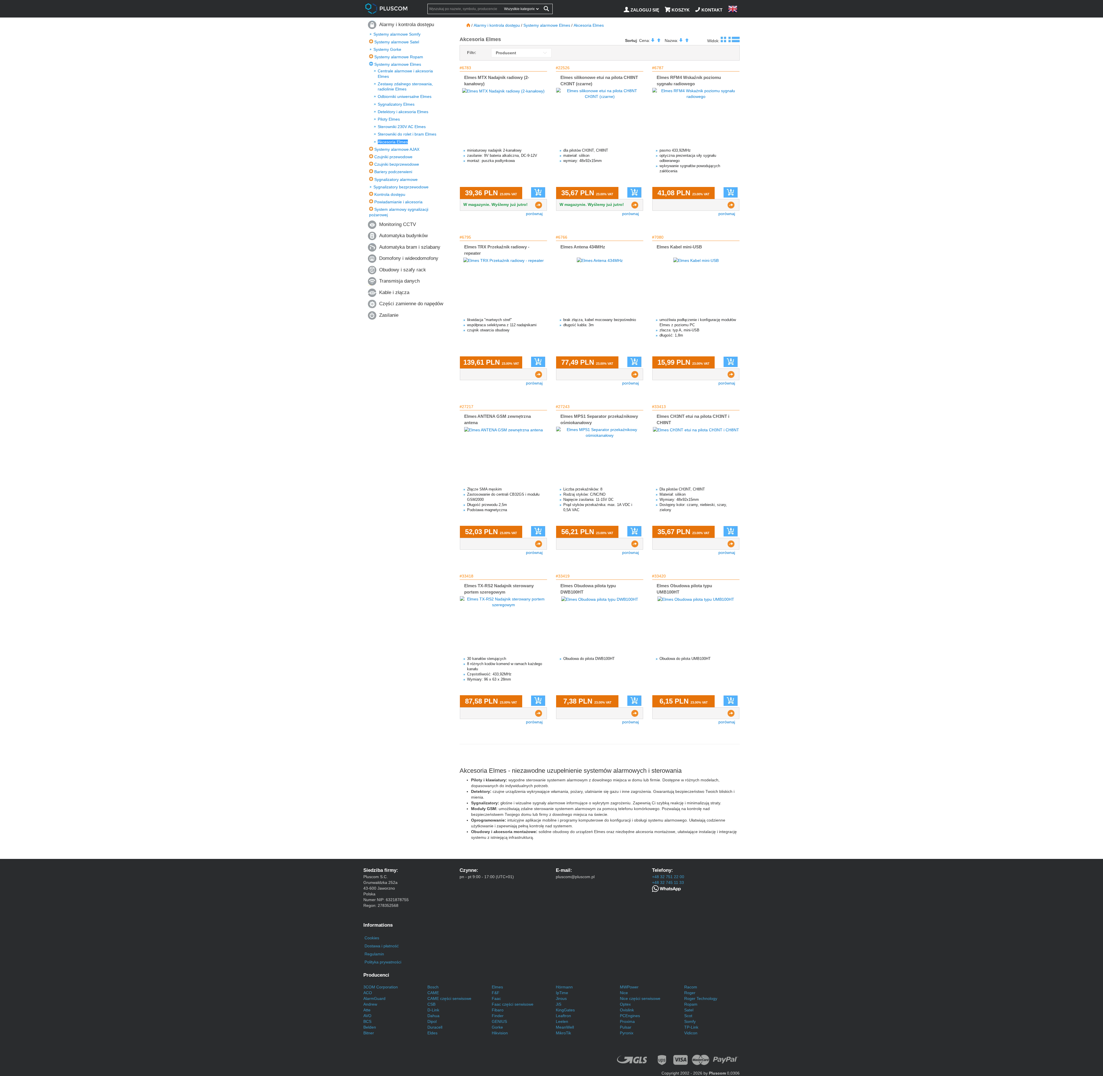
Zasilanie (388, 315)
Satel (688, 1010)
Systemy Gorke (387, 49)
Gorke (497, 1027)
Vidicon (690, 1033)
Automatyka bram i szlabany (409, 247)
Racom (690, 987)
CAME (433, 992)
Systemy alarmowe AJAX (396, 149)
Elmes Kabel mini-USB (679, 246)
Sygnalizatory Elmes (396, 104)
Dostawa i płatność (382, 946)
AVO (367, 1015)
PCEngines (630, 1015)
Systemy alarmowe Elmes (397, 64)
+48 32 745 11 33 (668, 882)
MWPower (629, 987)
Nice (624, 992)
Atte (367, 1010)
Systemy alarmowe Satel (396, 42)
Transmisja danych (399, 281)
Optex (625, 1004)
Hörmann (564, 987)
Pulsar (625, 1027)
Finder (498, 1015)
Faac (496, 998)
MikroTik (563, 1033)
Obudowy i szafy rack (402, 270)
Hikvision (500, 1033)
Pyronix (626, 1033)
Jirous (561, 998)
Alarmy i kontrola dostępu (406, 24)
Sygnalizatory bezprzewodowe (401, 187)
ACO (367, 992)
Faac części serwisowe (512, 1004)
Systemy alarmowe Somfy (397, 34)
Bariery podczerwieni (393, 171)
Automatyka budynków (403, 235)
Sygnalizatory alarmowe (396, 179)
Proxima (627, 1021)
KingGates (565, 1010)
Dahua (433, 1015)
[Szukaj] (546, 9)
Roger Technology (700, 998)
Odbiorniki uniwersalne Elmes (404, 96)
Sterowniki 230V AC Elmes (402, 126)
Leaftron (563, 1015)
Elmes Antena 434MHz (582, 246)
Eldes (432, 1033)
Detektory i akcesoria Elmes (403, 111)
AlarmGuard (374, 998)
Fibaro (498, 1010)
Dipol (432, 1021)
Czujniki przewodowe (393, 156)
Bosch (433, 987)
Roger (689, 992)
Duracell (434, 1027)
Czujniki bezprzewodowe (396, 164)
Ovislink (627, 1010)
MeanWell (565, 1027)
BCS (367, 1021)
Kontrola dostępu (389, 194)
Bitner (368, 1033)
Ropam (690, 1004)
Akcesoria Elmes (393, 142)
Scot (688, 1015)
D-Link (433, 1010)
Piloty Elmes (389, 119)
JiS (558, 1004)
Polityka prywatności (383, 962)
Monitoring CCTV (397, 224)
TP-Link (691, 1027)
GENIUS (499, 1021)
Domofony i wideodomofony (408, 258)
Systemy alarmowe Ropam (398, 57)
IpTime (562, 992)
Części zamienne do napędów (411, 303)
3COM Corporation (380, 987)
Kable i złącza (394, 292)
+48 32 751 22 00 (668, 876)
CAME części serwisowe (449, 998)
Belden (369, 1027)
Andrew (370, 1004)
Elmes (497, 987)
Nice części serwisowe (640, 998)
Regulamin (374, 954)
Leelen (562, 1021)
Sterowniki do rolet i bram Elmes (407, 134)
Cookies (372, 938)
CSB (431, 1004)
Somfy (690, 1021)
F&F (496, 992)
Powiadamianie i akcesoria (398, 202)
